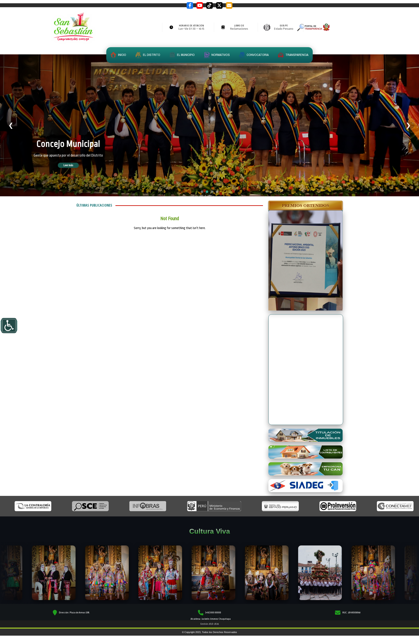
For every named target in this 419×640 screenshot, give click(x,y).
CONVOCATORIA (257, 54)
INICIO (121, 54)
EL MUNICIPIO (185, 54)
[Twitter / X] (219, 5)
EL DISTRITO (151, 54)
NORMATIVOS (220, 54)
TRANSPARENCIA (296, 54)
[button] (305, 205)
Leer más (74, 165)
